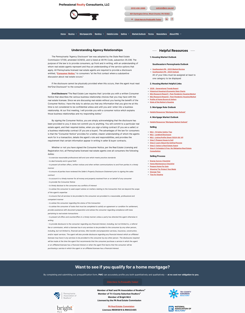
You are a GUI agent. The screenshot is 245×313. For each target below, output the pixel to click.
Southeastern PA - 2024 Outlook (165, 72)
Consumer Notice (66, 73)
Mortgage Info (86, 34)
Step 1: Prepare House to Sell (161, 140)
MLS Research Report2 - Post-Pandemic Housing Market (173, 97)
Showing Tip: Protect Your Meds (163, 169)
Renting (98, 34)
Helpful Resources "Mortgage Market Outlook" (169, 122)
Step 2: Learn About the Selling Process (166, 143)
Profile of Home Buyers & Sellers (163, 99)
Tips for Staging (156, 175)
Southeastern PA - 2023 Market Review (168, 69)
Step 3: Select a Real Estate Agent (164, 146)
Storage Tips (155, 172)
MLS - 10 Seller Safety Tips (161, 132)
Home (63, 34)
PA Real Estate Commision (121, 306)
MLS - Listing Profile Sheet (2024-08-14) (166, 137)
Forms (151, 34)
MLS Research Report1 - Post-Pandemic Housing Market (173, 94)
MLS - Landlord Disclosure (160, 135)
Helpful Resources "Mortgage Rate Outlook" (168, 112)
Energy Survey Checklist (160, 161)
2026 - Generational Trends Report (164, 88)
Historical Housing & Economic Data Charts (167, 91)
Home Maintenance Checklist (162, 164)
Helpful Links (112, 34)
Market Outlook (139, 34)
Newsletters (161, 34)
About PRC (174, 34)
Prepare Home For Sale (159, 166)
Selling (124, 34)
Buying (71, 34)
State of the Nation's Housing (162, 102)
